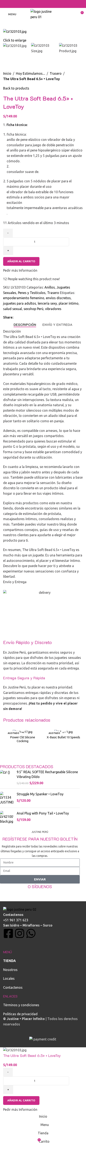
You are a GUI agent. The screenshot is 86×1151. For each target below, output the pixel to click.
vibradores (53, 309)
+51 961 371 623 (15, 920)
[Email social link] (37, 4)
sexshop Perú (33, 309)
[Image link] (19, 909)
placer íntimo (68, 303)
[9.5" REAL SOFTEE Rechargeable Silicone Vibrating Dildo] (7, 777)
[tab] (25, 324)
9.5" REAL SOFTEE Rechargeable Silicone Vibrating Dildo (47, 774)
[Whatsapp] (31, 933)
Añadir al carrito (21, 261)
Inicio (7, 73)
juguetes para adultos (19, 303)
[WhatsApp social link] (48, 4)
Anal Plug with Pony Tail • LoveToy (43, 813)
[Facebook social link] (32, 4)
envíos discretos (58, 298)
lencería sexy (47, 303)
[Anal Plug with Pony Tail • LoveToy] (7, 817)
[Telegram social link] (53, 4)
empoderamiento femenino (23, 298)
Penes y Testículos (32, 293)
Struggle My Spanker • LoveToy (40, 794)
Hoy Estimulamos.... (30, 73)
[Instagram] (19, 933)
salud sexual (12, 309)
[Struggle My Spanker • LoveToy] (7, 798)
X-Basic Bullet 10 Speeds (63, 737)
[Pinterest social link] (43, 4)
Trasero (56, 73)
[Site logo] (43, 14)
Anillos (49, 287)
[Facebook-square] (8, 933)
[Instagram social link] (40, 893)
